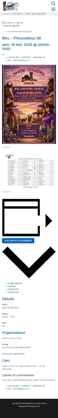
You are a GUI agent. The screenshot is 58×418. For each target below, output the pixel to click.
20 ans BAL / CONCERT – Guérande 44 (26, 57)
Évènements (18, 14)
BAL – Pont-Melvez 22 (18, 60)
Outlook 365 (13, 289)
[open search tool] (53, 4)
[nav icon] (53, 9)
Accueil (6, 14)
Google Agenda (14, 283)
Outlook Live (13, 292)
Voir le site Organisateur (13, 353)
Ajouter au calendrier (18, 241)
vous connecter (20, 380)
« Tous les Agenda (10, 25)
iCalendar (11, 286)
